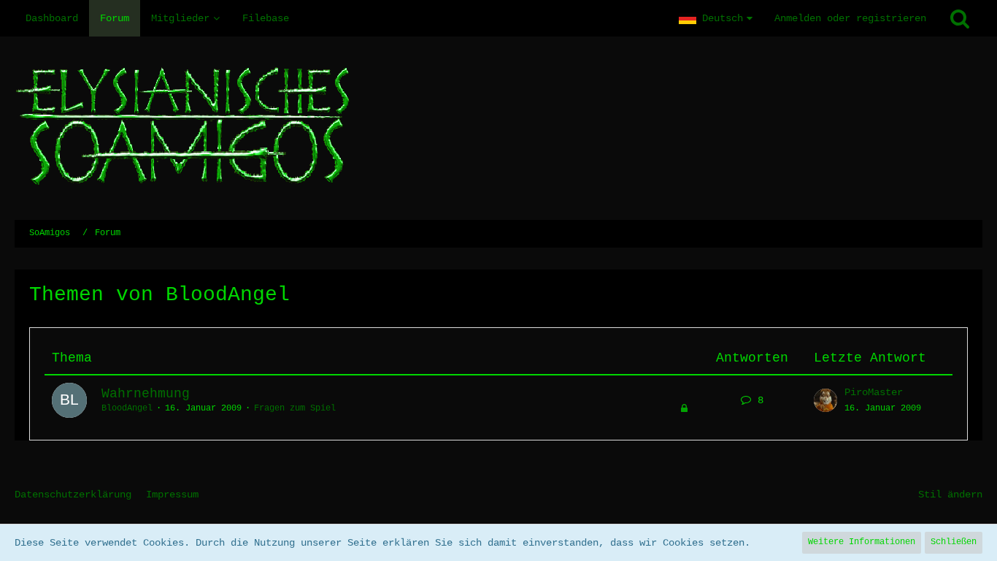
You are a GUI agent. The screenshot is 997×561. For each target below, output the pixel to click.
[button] (715, 18)
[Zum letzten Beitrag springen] (825, 400)
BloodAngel (127, 408)
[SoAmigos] (498, 128)
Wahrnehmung (145, 393)
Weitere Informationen (861, 542)
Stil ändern (950, 494)
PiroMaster (873, 392)
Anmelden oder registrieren (850, 18)
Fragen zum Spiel (295, 408)
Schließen (954, 542)
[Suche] (959, 18)
